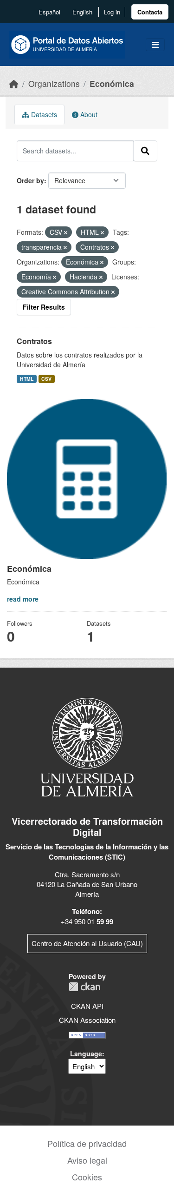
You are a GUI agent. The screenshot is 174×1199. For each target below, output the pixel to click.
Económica (112, 83)
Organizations (54, 83)
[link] (149, 12)
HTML (26, 378)
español (49, 11)
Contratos (34, 341)
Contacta (149, 11)
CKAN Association (87, 1020)
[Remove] (65, 232)
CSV (46, 378)
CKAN (84, 987)
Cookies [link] (87, 1177)
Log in (112, 11)
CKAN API (87, 1006)
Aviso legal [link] (87, 1160)
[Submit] (145, 150)
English (82, 11)
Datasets (43, 114)
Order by (30, 180)
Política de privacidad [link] (87, 1143)
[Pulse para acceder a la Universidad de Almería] (87, 746)
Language (86, 1053)
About (87, 114)
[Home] (14, 83)
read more (23, 598)
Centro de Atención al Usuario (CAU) (87, 943)
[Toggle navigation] (155, 45)
